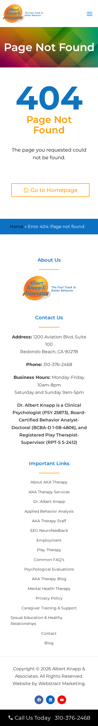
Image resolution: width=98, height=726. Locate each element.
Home (16, 226)
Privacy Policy (49, 598)
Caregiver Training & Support (49, 608)
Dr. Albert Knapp (49, 501)
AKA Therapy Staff (49, 520)
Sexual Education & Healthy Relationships (37, 620)
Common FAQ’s (49, 559)
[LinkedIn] (50, 699)
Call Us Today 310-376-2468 (51, 718)
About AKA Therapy (49, 482)
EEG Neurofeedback (49, 530)
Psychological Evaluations (49, 569)
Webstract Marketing (61, 683)
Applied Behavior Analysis (49, 511)
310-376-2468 (57, 364)
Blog (49, 643)
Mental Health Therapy (49, 588)
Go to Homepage (54, 190)
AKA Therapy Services (49, 491)
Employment (49, 540)
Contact (49, 633)
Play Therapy (49, 549)
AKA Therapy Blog (49, 578)
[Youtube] (61, 699)
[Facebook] (39, 699)
